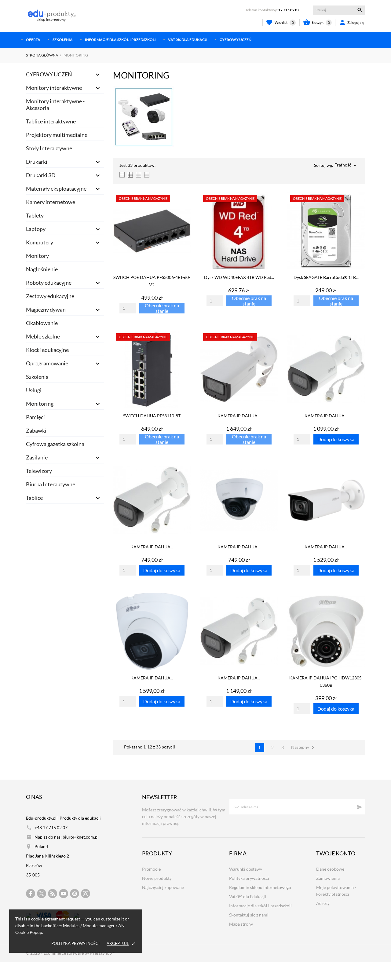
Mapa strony (241, 924)
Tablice (34, 497)
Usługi (34, 390)
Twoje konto (335, 853)
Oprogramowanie (47, 363)
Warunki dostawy (245, 869)
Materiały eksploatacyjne (56, 188)
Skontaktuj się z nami (249, 914)
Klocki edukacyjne (47, 349)
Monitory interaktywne (54, 87)
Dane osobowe (330, 869)
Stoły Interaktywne (49, 148)
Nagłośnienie (42, 269)
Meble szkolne (43, 336)
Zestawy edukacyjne (50, 296)
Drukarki (36, 161)
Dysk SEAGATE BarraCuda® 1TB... (326, 277)
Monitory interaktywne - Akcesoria (55, 104)
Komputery (39, 242)
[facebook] (30, 893)
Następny (303, 747)
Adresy (323, 903)
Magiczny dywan (46, 309)
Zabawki (36, 430)
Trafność (347, 165)
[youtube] (63, 893)
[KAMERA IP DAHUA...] (271, 346)
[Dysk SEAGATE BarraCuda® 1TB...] (358, 208)
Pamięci (35, 417)
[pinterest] (74, 893)
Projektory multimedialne (56, 134)
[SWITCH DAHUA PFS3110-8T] (184, 346)
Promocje (151, 869)
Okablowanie (42, 323)
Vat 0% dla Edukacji (187, 39)
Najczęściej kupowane (163, 887)
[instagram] (85, 893)
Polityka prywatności (75, 943)
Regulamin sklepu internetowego (260, 887)
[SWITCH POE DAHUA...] (184, 208)
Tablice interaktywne (51, 121)
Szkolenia (63, 39)
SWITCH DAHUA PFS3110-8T (152, 415)
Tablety (35, 215)
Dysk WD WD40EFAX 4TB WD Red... (239, 277)
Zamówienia (328, 878)
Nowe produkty (157, 878)
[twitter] (41, 893)
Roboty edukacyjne (48, 282)
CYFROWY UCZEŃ (235, 39)
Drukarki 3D (41, 175)
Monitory (37, 255)
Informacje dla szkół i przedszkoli (120, 39)
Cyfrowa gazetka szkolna (55, 444)
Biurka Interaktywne (50, 484)
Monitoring (39, 403)
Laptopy (36, 228)
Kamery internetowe (50, 202)
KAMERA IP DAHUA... (238, 415)
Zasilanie (37, 457)
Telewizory (39, 470)
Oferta (33, 39)
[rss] (52, 893)
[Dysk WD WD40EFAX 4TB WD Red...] (271, 208)
